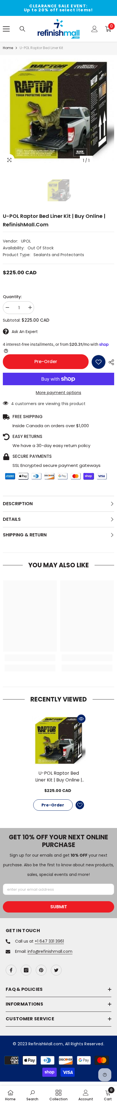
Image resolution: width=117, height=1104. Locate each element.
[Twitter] (56, 970)
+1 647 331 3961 (49, 941)
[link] (30, 657)
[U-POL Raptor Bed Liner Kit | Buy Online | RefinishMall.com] (58, 741)
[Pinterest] (41, 970)
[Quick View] (81, 719)
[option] (58, 8)
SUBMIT (58, 906)
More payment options (58, 392)
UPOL (26, 241)
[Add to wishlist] (98, 362)
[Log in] (94, 29)
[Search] (22, 29)
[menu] (6, 29)
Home (8, 47)
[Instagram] (26, 970)
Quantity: (12, 297)
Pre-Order (45, 361)
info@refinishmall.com (50, 951)
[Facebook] (11, 970)
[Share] (110, 362)
